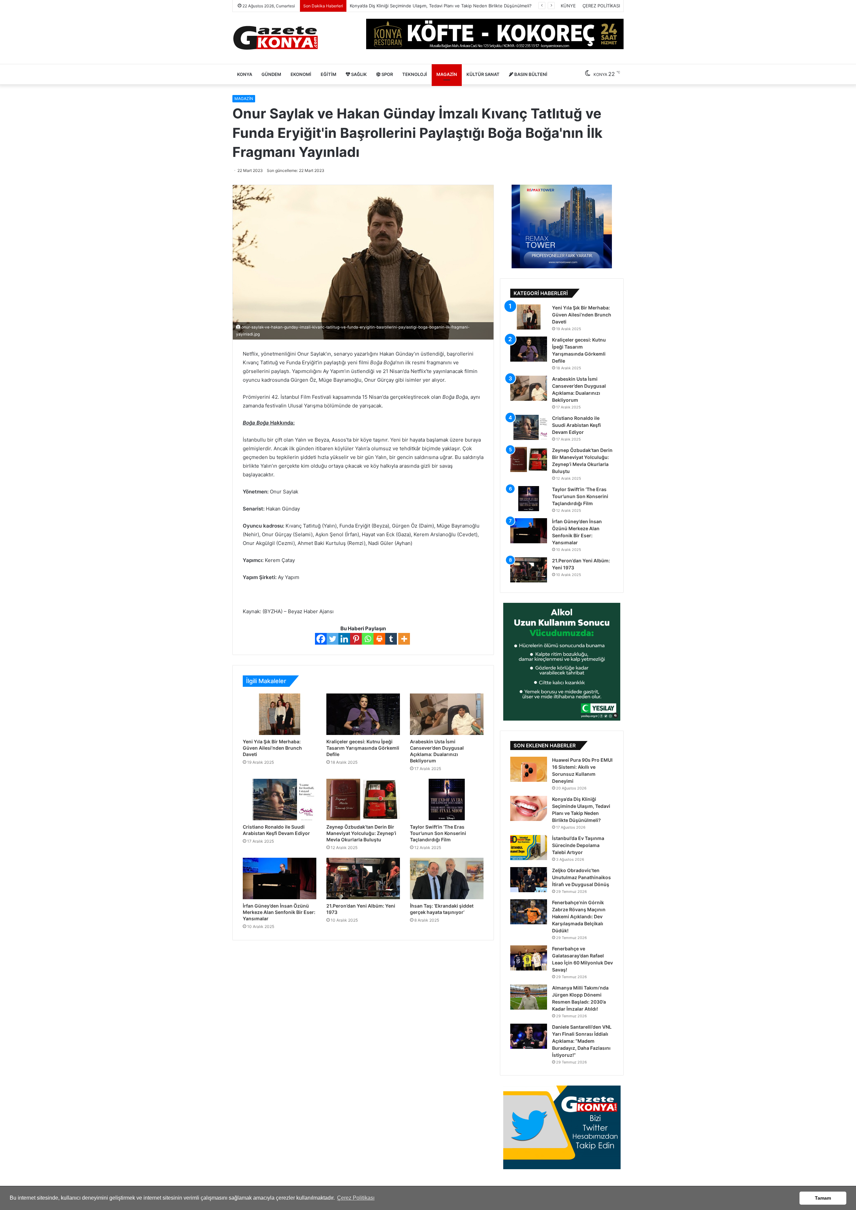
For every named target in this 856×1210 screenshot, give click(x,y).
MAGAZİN (446, 74)
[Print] (379, 639)
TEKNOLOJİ (414, 74)
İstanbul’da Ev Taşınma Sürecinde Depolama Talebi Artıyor (578, 845)
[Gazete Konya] (275, 38)
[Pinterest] (356, 639)
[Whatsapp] (367, 639)
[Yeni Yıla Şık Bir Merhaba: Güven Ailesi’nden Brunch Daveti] (279, 714)
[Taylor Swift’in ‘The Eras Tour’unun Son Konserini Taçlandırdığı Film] (447, 799)
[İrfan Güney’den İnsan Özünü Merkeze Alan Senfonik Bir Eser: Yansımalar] (279, 878)
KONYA (244, 74)
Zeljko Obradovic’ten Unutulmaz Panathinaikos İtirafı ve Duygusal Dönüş (581, 877)
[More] (404, 639)
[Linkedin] (344, 639)
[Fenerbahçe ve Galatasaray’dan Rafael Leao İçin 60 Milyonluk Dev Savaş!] (528, 957)
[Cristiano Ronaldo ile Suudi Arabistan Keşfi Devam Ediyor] (279, 799)
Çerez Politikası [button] (355, 1198)
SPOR (387, 74)
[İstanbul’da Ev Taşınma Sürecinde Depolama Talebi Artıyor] (528, 847)
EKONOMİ (301, 74)
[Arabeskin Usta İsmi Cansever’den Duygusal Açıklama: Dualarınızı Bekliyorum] (447, 714)
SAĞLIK (358, 74)
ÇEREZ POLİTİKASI (601, 5)
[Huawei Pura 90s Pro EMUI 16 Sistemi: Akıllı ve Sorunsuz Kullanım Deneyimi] (528, 769)
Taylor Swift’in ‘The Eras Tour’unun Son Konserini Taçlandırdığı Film (438, 833)
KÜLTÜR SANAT (483, 74)
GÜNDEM (271, 74)
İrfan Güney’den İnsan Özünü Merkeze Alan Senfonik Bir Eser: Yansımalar (279, 912)
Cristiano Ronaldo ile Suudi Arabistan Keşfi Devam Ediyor (576, 425)
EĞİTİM (328, 74)
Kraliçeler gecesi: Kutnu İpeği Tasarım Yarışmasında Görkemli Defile (362, 748)
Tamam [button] (823, 1198)
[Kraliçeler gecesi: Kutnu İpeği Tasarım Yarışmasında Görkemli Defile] (363, 714)
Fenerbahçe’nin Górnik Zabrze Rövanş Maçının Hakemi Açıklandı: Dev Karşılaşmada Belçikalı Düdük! (579, 916)
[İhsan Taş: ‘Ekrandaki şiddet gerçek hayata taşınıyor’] (447, 878)
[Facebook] (321, 639)
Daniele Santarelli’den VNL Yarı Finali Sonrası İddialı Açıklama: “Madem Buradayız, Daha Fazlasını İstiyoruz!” (582, 1041)
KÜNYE (568, 5)
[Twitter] (332, 639)
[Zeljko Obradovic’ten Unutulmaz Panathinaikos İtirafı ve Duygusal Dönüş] (528, 879)
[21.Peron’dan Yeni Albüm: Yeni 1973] (363, 878)
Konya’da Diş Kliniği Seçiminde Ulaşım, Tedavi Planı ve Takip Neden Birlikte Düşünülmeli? (441, 5)
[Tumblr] (391, 639)
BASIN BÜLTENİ (530, 74)
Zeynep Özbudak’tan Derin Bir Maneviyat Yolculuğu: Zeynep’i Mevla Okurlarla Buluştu (361, 833)
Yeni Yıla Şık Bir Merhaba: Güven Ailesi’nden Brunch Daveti (272, 748)
